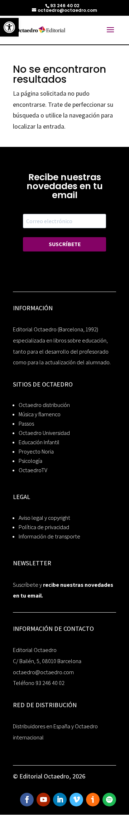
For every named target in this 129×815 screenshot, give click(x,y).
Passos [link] (26, 423)
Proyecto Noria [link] (36, 451)
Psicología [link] (30, 461)
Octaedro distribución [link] (44, 405)
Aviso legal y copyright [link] (44, 518)
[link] (9, 27)
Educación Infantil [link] (39, 442)
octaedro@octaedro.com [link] (43, 672)
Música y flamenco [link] (40, 414)
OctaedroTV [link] (33, 470)
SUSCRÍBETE (65, 244)
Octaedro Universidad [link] (44, 433)
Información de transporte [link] (49, 536)
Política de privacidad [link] (44, 527)
